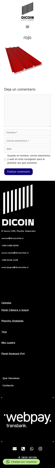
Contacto (8, 385)
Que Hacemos (11, 378)
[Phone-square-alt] (23, 449)
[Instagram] (40, 449)
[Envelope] (15, 449)
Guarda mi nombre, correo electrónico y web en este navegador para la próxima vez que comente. (28, 159)
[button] (27, 26)
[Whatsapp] (32, 449)
